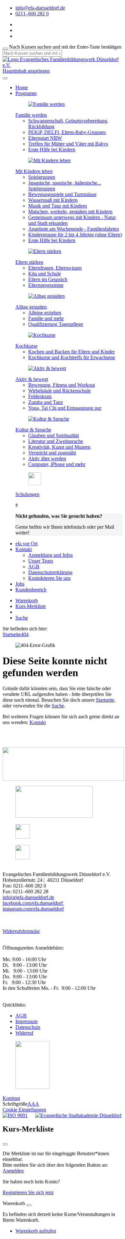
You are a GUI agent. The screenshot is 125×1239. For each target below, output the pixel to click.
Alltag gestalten (31, 307)
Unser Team (40, 561)
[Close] (28, 1205)
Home (21, 87)
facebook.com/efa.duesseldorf (33, 903)
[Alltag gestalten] (46, 296)
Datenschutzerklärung (50, 572)
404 (25, 634)
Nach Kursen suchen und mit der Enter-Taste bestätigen (65, 47)
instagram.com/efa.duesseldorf (33, 908)
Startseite (12, 634)
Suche (21, 617)
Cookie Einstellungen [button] (24, 1109)
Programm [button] (26, 93)
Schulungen (27, 494)
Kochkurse (26, 346)
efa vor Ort (26, 543)
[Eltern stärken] (44, 251)
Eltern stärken (29, 262)
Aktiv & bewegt (31, 379)
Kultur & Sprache (33, 429)
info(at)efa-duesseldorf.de (28, 897)
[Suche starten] (5, 49)
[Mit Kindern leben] (49, 160)
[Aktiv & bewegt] (47, 368)
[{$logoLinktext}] (62, 65)
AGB (33, 566)
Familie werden (31, 115)
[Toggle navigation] (5, 78)
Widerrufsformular (21, 931)
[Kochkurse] (41, 335)
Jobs (19, 584)
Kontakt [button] (23, 549)
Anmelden (13, 1170)
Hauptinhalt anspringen (26, 71)
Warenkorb (26, 600)
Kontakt (37, 722)
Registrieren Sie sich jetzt (28, 1192)
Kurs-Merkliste (30, 606)
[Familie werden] (46, 104)
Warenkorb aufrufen (35, 1231)
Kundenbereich (30, 589)
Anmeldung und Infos (50, 555)
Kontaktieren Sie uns (49, 578)
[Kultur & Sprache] (48, 419)
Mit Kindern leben (34, 171)
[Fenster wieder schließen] (5, 1144)
